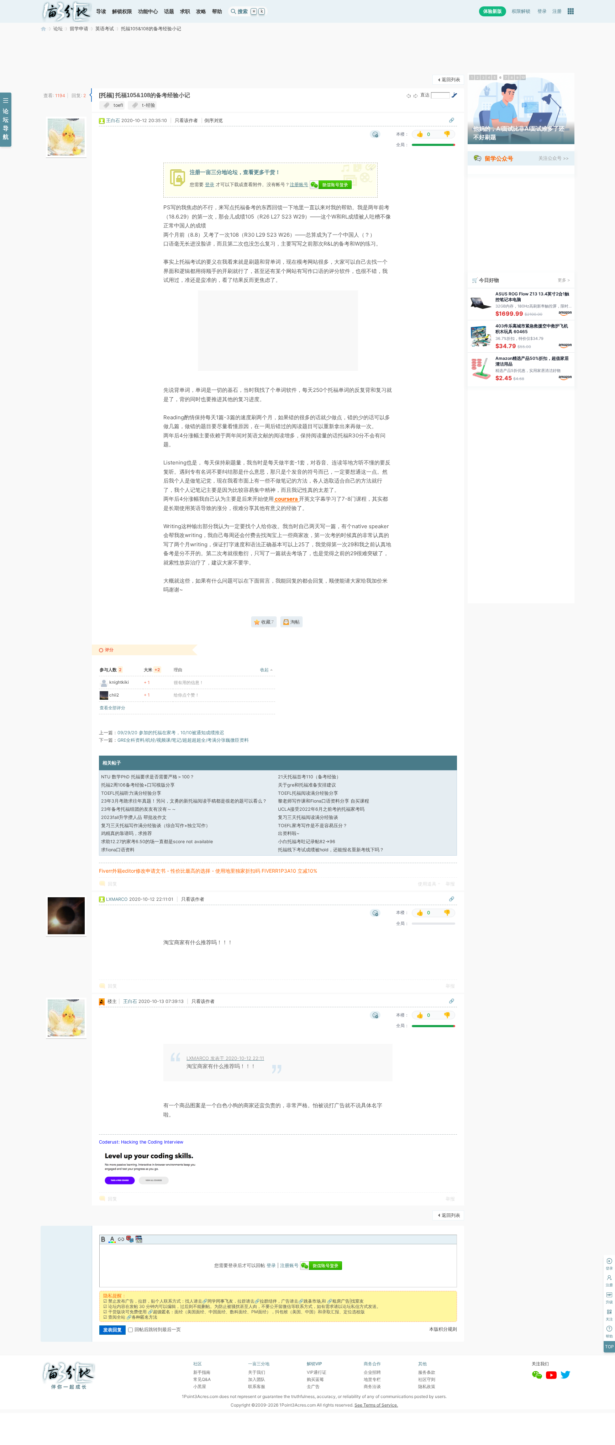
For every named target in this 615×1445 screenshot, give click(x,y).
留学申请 (79, 28)
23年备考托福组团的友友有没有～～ (138, 809)
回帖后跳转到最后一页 (158, 1329)
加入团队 (256, 1379)
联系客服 (256, 1386)
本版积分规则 (443, 1329)
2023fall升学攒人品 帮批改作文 (134, 817)
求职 (185, 11)
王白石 (113, 120)
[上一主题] (408, 95)
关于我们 (256, 1372)
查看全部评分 (112, 707)
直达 (425, 95)
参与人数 (111, 669)
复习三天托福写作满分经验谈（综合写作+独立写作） (155, 825)
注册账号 (299, 184)
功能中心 (148, 11)
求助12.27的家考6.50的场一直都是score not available (157, 841)
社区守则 (426, 1379)
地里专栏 (372, 1379)
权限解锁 (521, 11)
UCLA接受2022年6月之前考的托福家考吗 (321, 809)
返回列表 (451, 79)
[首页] (67, 11)
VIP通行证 (316, 1372)
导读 (101, 11)
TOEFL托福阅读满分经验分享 (308, 793)
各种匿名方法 (144, 1317)
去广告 (313, 1386)
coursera (286, 499)
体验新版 (492, 11)
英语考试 (104, 28)
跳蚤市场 (312, 1301)
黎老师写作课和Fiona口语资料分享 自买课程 (323, 801)
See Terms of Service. (376, 1405)
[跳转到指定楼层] (454, 95)
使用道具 (427, 884)
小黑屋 (199, 1386)
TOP (609, 1346)
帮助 (217, 11)
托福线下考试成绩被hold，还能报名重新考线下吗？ (331, 849)
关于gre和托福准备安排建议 (307, 785)
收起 (264, 669)
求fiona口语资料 (118, 849)
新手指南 (201, 1372)
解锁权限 (122, 11)
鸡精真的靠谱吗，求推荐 (126, 833)
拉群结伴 (268, 1301)
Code (138, 1239)
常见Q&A (202, 1379)
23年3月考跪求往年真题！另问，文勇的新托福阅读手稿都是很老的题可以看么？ (184, 801)
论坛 (58, 28)
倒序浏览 (213, 120)
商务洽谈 (372, 1386)
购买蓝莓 (315, 1379)
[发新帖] (55, 79)
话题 (169, 11)
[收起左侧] (90, 95)
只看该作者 (186, 120)
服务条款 (426, 1372)
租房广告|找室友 (348, 1301)
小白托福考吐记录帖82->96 (306, 841)
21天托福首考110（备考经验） (309, 776)
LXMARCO (117, 899)
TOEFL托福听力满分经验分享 (131, 793)
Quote (129, 1239)
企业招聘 (372, 1372)
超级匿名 (161, 1311)
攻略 (201, 11)
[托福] (106, 95)
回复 (112, 884)
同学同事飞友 (220, 1301)
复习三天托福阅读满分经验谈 (308, 817)
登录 (542, 11)
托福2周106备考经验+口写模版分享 (138, 785)
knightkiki (119, 682)
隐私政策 (426, 1386)
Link (121, 1239)
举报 (450, 884)
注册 (557, 11)
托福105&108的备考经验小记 (151, 28)
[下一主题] (416, 95)
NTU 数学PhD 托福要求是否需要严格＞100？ (147, 776)
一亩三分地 (43, 28)
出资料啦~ (288, 833)
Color (112, 1239)
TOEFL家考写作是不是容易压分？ (312, 825)
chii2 (114, 695)
